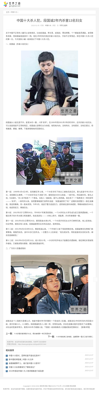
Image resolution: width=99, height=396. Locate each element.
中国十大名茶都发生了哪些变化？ (22, 367)
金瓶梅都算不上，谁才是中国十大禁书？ (25, 363)
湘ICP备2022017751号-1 (54, 386)
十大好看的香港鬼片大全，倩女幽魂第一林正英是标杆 (32, 334)
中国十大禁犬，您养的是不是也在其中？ (25, 356)
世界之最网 (63, 25)
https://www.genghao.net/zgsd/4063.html (32, 344)
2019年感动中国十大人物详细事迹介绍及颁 (26, 371)
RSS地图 (66, 386)
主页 (7, 12)
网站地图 (73, 386)
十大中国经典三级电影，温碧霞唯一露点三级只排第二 (74, 337)
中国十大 (14, 12)
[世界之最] (14, 4)
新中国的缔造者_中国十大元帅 (21, 359)
